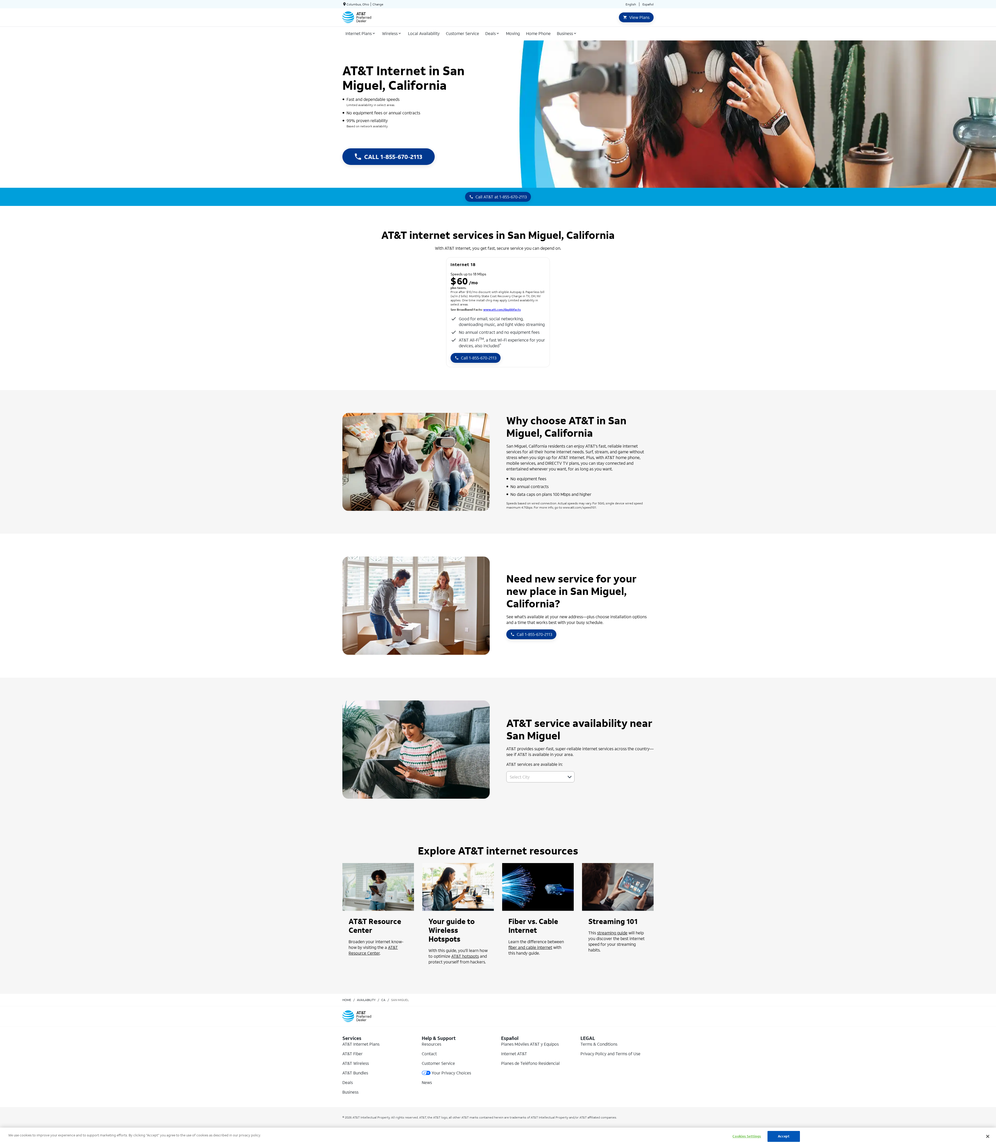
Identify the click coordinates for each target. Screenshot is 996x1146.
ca (383, 1000)
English (631, 4)
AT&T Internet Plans (360, 1044)
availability (366, 1000)
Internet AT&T (514, 1053)
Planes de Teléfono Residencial (530, 1063)
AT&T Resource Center (373, 950)
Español (648, 4)
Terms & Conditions (598, 1044)
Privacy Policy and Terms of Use (610, 1053)
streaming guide (612, 932)
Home (346, 1000)
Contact (429, 1053)
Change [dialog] (377, 4)
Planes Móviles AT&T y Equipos (530, 1044)
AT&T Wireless (355, 1063)
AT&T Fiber (352, 1053)
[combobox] (535, 777)
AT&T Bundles (355, 1072)
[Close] (987, 1136)
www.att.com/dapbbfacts (502, 309)
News (427, 1082)
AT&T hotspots (465, 956)
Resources (431, 1044)
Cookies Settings (746, 1136)
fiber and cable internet (530, 947)
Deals (347, 1082)
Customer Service (438, 1063)
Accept (784, 1136)
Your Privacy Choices (451, 1072)
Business (350, 1092)
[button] (569, 777)
